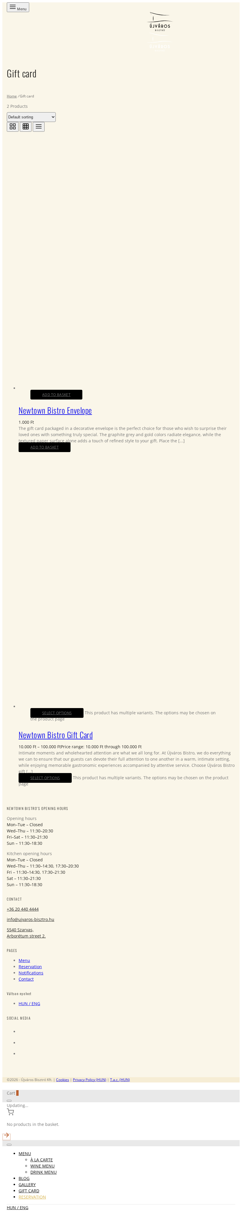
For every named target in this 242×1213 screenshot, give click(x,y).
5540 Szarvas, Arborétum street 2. (26, 933)
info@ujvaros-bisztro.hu (30, 919)
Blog (24, 1178)
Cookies (62, 1079)
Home (12, 96)
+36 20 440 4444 (23, 909)
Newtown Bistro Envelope (55, 410)
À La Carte (41, 1160)
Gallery (27, 1184)
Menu (24, 960)
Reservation (30, 966)
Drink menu (43, 1172)
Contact (26, 979)
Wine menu (42, 1166)
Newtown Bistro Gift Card (56, 735)
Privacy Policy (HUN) (89, 1079)
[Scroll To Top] (121, 1136)
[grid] (13, 127)
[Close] (9, 1101)
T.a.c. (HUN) (120, 1079)
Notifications (31, 973)
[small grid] (26, 127)
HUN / (29, 1003)
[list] (39, 127)
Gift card (29, 1191)
